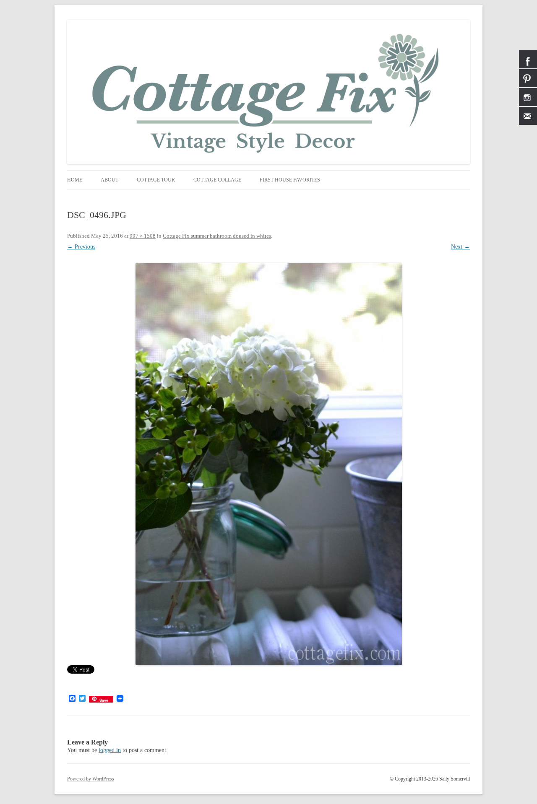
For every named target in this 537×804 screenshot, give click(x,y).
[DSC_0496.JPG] (268, 464)
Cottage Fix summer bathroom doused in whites (217, 236)
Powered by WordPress (90, 779)
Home (74, 180)
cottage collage (217, 180)
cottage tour (156, 180)
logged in (110, 750)
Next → (460, 247)
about (109, 180)
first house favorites (290, 180)
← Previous (81, 247)
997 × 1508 (143, 236)
